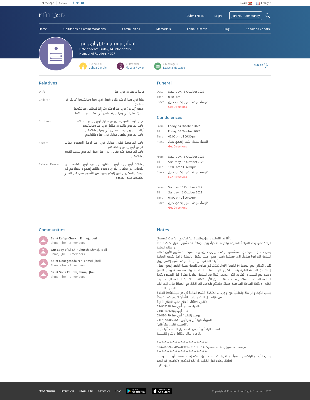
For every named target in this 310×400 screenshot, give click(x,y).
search (268, 15)
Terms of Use (67, 390)
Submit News (195, 16)
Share (258, 65)
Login (218, 16)
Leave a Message (174, 68)
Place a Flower (135, 68)
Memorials (163, 29)
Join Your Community (246, 16)
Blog (226, 29)
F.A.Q (118, 390)
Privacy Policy (86, 390)
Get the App (46, 3)
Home (43, 29)
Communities (131, 29)
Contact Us (104, 390)
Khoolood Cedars (258, 29)
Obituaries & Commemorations (84, 29)
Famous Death (197, 29)
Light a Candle (98, 68)
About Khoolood (47, 390)
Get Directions (177, 107)
